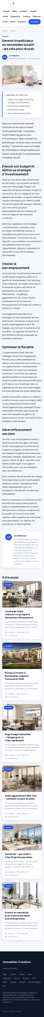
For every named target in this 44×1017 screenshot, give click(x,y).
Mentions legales (34, 982)
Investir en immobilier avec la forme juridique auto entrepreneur (17, 915)
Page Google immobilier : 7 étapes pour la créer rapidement (18, 737)
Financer (37, 16)
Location (23, 11)
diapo (14, 11)
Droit (5, 21)
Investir (33, 11)
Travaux (26, 16)
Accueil (6, 11)
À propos (22, 21)
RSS (4, 986)
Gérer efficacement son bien (19, 113)
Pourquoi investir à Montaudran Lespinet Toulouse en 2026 (16, 675)
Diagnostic (15, 16)
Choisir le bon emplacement (19, 106)
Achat (5, 16)
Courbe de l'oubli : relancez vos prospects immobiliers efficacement (19, 614)
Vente (12, 21)
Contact (34, 22)
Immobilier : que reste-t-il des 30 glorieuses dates (18, 856)
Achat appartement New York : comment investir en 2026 (20, 797)
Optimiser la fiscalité (16, 110)
